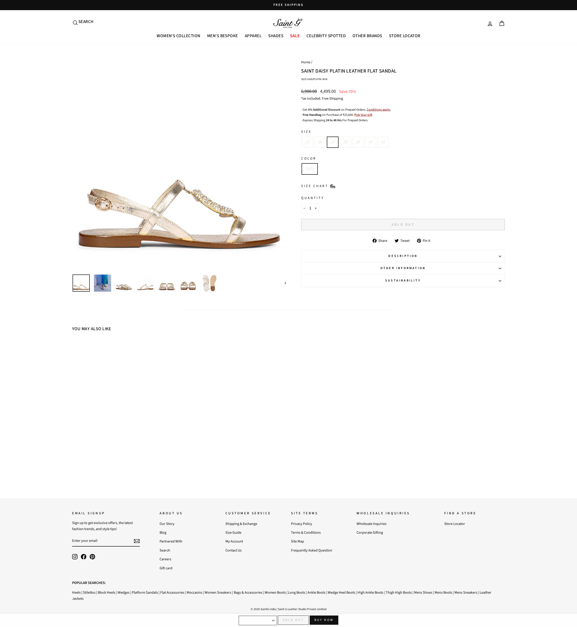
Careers (165, 559)
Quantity (312, 197)
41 (383, 142)
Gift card (166, 568)
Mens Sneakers (465, 592)
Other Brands (367, 36)
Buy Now (324, 620)
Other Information (403, 268)
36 (320, 142)
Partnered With (171, 541)
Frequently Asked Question (311, 550)
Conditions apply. (379, 110)
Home (305, 62)
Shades (275, 36)
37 (333, 142)
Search (165, 550)
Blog (163, 532)
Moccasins (194, 592)
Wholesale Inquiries (372, 523)
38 (345, 142)
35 (307, 142)
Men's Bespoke (222, 36)
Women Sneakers (218, 592)
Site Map (297, 541)
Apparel (253, 36)
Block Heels (106, 592)
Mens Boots (443, 592)
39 (358, 142)
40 (371, 142)
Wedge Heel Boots (341, 592)
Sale (295, 36)
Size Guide (233, 532)
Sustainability (403, 280)
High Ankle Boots (370, 592)
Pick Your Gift (363, 115)
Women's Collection (178, 36)
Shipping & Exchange (241, 523)
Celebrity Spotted (326, 36)
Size (306, 131)
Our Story (167, 523)
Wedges (124, 592)
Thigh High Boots (399, 592)
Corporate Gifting (370, 532)
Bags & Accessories (248, 592)
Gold (309, 169)
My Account (234, 541)
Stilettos (89, 592)
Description (402, 256)
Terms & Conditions (306, 532)
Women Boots (275, 592)
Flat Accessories (172, 592)
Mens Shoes (423, 592)
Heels (76, 592)
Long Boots (296, 592)
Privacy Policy (301, 523)
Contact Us (233, 550)
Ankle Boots (316, 592)
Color (308, 158)
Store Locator (404, 36)
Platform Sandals (145, 592)
